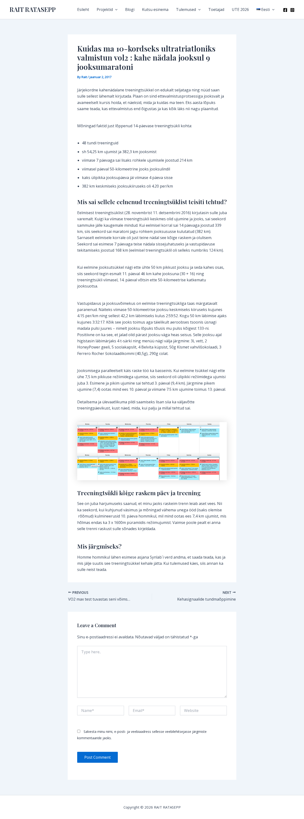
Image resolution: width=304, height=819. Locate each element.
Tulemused (186, 9)
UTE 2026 (240, 9)
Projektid (105, 9)
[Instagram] (292, 10)
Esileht (83, 9)
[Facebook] (285, 10)
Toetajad (216, 9)
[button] (115, 9)
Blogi (129, 9)
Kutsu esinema (155, 9)
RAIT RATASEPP (33, 9)
